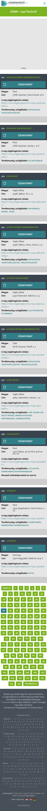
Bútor (31, 573)
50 (10, 627)
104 (19, 672)
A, (12, 722)
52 (23, 627)
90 (10, 661)
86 (27, 656)
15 (10, 599)
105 (27, 672)
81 (37, 650)
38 (23, 616)
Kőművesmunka (8, 419)
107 (42, 672)
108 (5, 678)
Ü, (30, 727)
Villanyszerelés (35, 161)
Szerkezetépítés (23, 419)
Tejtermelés (6, 314)
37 (17, 616)
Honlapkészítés (23, 805)
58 (17, 633)
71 (17, 644)
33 (37, 611)
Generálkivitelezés (23, 415)
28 (4, 611)
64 (13, 639)
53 (30, 627)
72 (24, 644)
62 (44, 633)
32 (30, 611)
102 (4, 672)
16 (17, 599)
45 (23, 622)
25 (30, 605)
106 (35, 672)
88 (40, 656)
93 (30, 661)
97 (13, 667)
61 (37, 633)
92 (24, 661)
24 (23, 605)
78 (17, 650)
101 (40, 667)
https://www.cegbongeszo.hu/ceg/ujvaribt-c (23, 518)
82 (44, 650)
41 (43, 616)
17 (23, 599)
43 (10, 622)
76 (3, 650)
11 (29, 594)
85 (20, 656)
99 (26, 667)
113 (42, 678)
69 (4, 644)
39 (30, 616)
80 (30, 650)
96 (6, 667)
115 (19, 684)
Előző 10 (6, 588)
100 (33, 667)
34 (43, 611)
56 (3, 633)
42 (4, 622)
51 (17, 627)
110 (20, 678)
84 (13, 656)
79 (23, 650)
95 (43, 661)
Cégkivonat (25, 84)
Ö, (39, 724)
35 (4, 616)
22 (10, 605)
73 (30, 644)
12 (35, 594)
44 (17, 622)
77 (10, 650)
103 (12, 672)
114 (11, 684)
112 (35, 678)
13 (42, 594)
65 (20, 639)
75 (43, 644)
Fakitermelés (34, 209)
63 (6, 639)
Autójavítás (33, 468)
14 (4, 599)
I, (7, 724)
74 (37, 644)
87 (34, 656)
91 (17, 661)
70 (10, 644)
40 (37, 616)
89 (4, 661)
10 (22, 594)
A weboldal (6, 702)
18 (30, 599)
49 (4, 627)
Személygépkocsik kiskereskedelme (16, 471)
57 (10, 633)
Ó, (36, 724)
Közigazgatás (34, 110)
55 (43, 627)
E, (31, 722)
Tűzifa (11, 212)
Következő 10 (31, 684)
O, (33, 724)
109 (12, 678)
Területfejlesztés (29, 263)
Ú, (27, 727)
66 (27, 639)
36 (10, 616)
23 (17, 605)
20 (43, 599)
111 (27, 678)
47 (37, 622)
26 (37, 605)
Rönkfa (4, 212)
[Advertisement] (23, 43)
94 (37, 661)
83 (6, 656)
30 (17, 611)
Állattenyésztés (35, 311)
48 (43, 622)
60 (30, 633)
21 (4, 605)
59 (23, 633)
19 (37, 599)
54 (37, 627)
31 (24, 611)
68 (40, 639)
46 (30, 622)
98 (19, 667)
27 (43, 605)
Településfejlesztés (10, 113)
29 (10, 611)
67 (34, 639)
